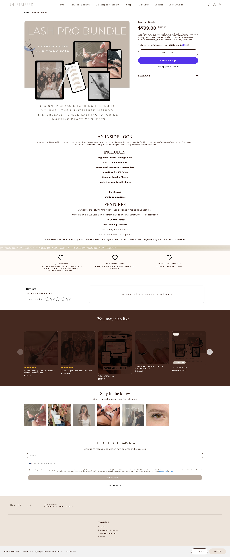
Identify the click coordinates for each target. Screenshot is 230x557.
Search (101, 527)
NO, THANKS (115, 486)
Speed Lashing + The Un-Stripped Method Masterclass (39, 372)
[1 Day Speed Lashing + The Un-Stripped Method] (152, 347)
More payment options (168, 67)
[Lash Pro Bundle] (189, 348)
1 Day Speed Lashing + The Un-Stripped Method (149, 367)
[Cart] (219, 4)
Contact (159, 4)
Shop (129, 4)
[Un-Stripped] (21, 4)
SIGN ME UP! (115, 477)
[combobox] (32, 463)
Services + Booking (80, 4)
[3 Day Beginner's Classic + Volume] (78, 348)
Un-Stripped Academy (107, 4)
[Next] (210, 352)
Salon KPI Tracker (106, 376)
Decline (200, 551)
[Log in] (214, 4)
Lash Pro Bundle (179, 368)
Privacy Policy (163, 471)
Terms (171, 471)
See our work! (176, 4)
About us (144, 4)
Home (61, 4)
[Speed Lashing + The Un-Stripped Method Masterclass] (41, 348)
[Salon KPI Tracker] (115, 352)
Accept (217, 551)
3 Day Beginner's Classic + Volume (76, 371)
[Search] (209, 4)
